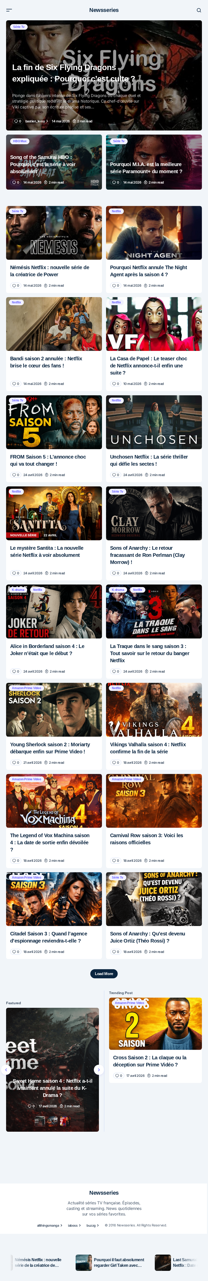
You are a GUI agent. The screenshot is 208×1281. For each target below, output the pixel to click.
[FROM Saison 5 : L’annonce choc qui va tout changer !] (54, 422)
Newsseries (104, 10)
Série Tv (19, 27)
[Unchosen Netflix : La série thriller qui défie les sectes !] (154, 422)
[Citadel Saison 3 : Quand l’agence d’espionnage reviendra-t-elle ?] (54, 899)
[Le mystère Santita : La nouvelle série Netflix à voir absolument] (54, 513)
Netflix (116, 211)
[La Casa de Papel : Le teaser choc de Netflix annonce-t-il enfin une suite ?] (154, 324)
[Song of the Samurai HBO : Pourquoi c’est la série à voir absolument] (54, 162)
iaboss (72, 1225)
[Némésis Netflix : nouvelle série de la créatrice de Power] (54, 233)
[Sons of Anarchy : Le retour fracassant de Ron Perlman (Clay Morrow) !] (154, 513)
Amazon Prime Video (26, 688)
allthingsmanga (48, 1225)
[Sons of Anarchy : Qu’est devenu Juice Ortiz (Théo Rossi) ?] (154, 899)
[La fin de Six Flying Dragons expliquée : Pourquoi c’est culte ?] (104, 75)
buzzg (90, 1225)
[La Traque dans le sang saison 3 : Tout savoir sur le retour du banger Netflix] (154, 612)
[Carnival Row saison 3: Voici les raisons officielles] (154, 801)
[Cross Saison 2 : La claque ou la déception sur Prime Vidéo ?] (155, 1024)
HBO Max (19, 141)
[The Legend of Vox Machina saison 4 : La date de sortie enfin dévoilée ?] (54, 801)
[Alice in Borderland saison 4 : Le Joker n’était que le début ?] (54, 612)
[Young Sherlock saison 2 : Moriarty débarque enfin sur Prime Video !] (54, 710)
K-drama (18, 590)
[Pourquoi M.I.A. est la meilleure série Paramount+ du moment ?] (154, 162)
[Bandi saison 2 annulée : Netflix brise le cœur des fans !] (54, 324)
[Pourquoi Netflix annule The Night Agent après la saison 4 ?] (154, 233)
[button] (9, 10)
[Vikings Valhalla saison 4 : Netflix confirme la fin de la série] (154, 710)
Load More (104, 973)
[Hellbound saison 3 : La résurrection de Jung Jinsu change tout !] (52, 1070)
